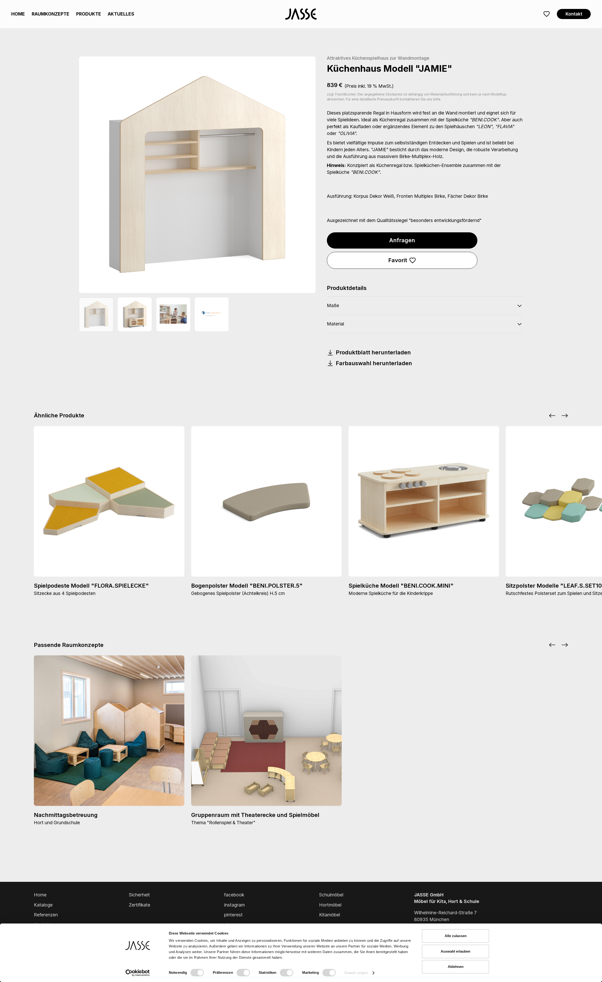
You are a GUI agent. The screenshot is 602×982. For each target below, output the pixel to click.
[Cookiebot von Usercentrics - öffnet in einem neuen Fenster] (137, 972)
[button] (552, 415)
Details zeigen (356, 973)
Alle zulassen (456, 936)
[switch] (243, 972)
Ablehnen (455, 967)
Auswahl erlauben (455, 951)
